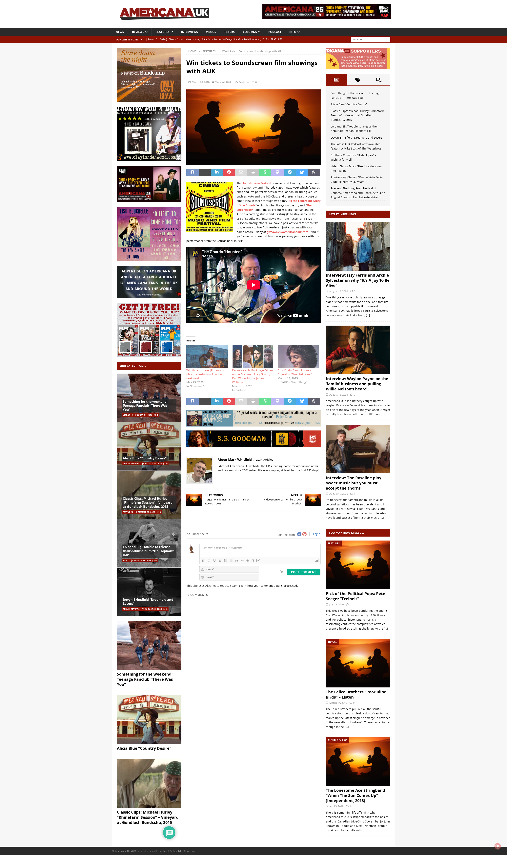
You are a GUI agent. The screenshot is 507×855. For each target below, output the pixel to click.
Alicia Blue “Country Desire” (145, 458)
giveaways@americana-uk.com (287, 232)
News (120, 32)
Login (316, 534)
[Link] (248, 560)
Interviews (189, 32)
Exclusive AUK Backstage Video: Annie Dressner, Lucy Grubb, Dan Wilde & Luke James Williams (253, 376)
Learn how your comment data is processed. (268, 586)
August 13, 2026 (338, 394)
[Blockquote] (236, 560)
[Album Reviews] (358, 761)
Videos (211, 32)
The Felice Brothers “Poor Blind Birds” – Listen (356, 694)
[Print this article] (253, 172)
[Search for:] (370, 39)
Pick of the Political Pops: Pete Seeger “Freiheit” (355, 596)
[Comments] (378, 79)
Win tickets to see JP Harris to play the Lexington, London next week (205, 374)
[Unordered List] (231, 560)
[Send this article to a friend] (241, 172)
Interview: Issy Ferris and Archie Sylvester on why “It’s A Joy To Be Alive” (358, 280)
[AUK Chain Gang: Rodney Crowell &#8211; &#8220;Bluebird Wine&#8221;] (298, 356)
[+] (258, 560)
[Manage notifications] (498, 846)
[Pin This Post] (229, 172)
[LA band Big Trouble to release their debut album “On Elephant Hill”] (149, 543)
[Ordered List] (225, 560)
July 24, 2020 (336, 604)
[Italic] (209, 560)
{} (253, 560)
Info (292, 32)
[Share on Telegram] (290, 172)
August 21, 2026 (143, 415)
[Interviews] (358, 246)
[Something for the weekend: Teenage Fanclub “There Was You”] (149, 398)
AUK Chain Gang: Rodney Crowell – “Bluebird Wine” (295, 372)
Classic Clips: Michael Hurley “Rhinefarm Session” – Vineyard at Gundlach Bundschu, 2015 (147, 502)
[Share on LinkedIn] (217, 172)
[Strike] (220, 560)
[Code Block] (242, 560)
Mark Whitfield (223, 82)
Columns (250, 32)
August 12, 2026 (338, 494)
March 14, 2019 (338, 703)
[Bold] (203, 560)
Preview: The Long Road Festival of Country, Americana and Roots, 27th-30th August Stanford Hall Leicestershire (358, 192)
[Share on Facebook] (192, 172)
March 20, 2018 (201, 82)
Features (163, 32)
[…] (368, 315)
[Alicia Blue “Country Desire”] (149, 446)
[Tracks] (358, 663)
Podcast (274, 32)
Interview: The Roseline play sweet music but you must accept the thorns (353, 483)
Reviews (138, 32)
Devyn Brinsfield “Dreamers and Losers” (148, 601)
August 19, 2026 (338, 291)
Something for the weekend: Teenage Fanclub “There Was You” (145, 405)
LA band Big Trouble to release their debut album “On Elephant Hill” (148, 551)
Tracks (229, 32)
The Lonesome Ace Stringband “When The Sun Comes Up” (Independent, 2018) (355, 795)
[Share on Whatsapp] (265, 172)
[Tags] (357, 79)
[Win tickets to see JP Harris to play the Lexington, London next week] (207, 356)
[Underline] (214, 560)
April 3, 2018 (336, 806)
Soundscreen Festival (256, 183)
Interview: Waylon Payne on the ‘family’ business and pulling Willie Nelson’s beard (357, 384)
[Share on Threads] (314, 172)
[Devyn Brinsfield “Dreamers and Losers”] (149, 591)
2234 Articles (264, 459)
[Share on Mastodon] (277, 172)
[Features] (358, 565)
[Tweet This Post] (205, 172)
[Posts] (336, 79)
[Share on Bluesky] (302, 172)
